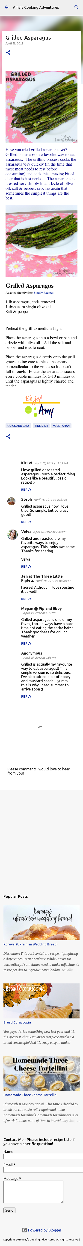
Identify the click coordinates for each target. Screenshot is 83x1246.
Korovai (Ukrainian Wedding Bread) (30, 944)
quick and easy (18, 425)
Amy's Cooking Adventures (36, 7)
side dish (41, 425)
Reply (26, 489)
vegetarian (61, 425)
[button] (8, 53)
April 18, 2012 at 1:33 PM (51, 463)
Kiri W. (27, 463)
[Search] (76, 7)
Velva (26, 531)
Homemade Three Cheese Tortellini (30, 1095)
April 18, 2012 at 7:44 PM (49, 531)
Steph (26, 499)
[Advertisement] (41, 838)
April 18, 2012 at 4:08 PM (50, 499)
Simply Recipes (43, 292)
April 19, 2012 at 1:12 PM (39, 612)
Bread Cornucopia (17, 1022)
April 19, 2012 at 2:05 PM (39, 657)
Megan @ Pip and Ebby (41, 608)
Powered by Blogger (44, 1230)
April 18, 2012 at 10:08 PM (53, 580)
